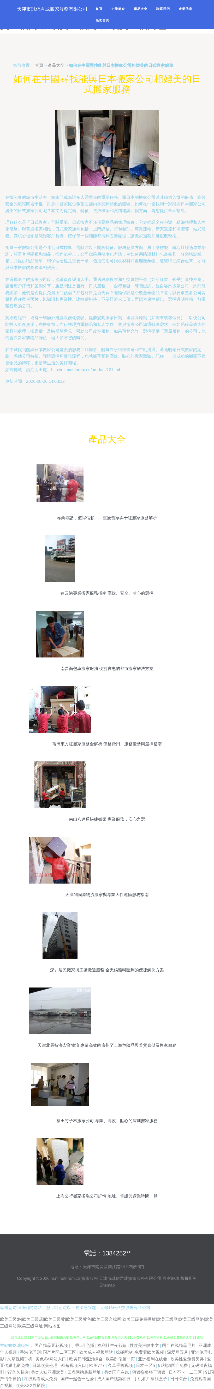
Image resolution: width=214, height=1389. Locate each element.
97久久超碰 (18, 1372)
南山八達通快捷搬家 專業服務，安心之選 (107, 819)
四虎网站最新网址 (84, 1372)
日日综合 (179, 1379)
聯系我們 (163, 9)
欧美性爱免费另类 (187, 1359)
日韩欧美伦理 (45, 1365)
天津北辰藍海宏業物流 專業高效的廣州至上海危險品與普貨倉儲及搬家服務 (107, 1045)
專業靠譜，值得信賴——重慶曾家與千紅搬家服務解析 (107, 518)
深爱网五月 (178, 1352)
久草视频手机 (20, 1359)
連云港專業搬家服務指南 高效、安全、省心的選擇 (107, 593)
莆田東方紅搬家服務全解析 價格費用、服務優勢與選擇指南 (107, 744)
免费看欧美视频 (150, 1352)
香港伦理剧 (30, 1352)
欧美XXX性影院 (31, 1385)
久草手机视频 (121, 1365)
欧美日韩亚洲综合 (86, 1359)
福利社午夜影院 (112, 1345)
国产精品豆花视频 (51, 1345)
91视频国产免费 (173, 1365)
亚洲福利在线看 (153, 1359)
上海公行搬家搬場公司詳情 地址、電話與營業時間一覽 (107, 1196)
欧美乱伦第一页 (121, 1359)
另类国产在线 (117, 1372)
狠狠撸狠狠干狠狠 (149, 1372)
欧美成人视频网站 (96, 1352)
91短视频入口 (74, 1365)
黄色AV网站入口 (51, 1359)
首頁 (99, 9)
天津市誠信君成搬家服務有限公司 (130, 1278)
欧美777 (97, 1365)
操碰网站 (124, 1352)
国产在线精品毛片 (179, 1345)
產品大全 (140, 9)
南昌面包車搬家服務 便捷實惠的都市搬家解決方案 (107, 668)
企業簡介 (118, 9)
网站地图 (52, 1326)
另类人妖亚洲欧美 (48, 1372)
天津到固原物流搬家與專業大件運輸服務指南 (107, 894)
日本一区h (146, 1365)
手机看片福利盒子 (151, 1379)
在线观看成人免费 (41, 1379)
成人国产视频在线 (114, 1379)
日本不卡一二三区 (186, 1372)
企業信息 (185, 9)
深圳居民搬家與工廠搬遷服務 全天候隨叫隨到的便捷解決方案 (107, 970)
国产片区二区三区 (60, 1352)
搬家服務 (89, 1278)
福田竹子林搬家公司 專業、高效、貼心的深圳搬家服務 (107, 1120)
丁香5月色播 (83, 1345)
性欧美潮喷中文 (145, 1345)
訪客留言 (102, 21)
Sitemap (107, 1285)
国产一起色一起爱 (78, 1379)
